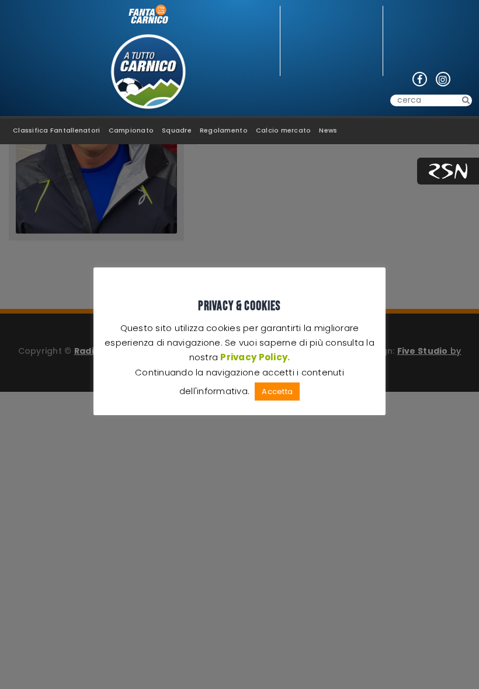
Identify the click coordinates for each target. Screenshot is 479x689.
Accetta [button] (277, 391)
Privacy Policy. (255, 357)
